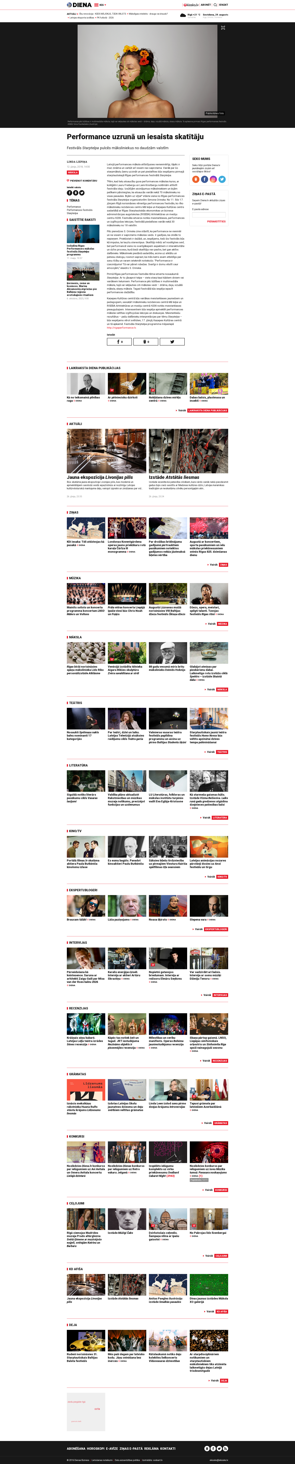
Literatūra (78, 765)
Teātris (75, 703)
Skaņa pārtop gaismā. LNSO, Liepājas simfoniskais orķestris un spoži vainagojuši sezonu (208, 1044)
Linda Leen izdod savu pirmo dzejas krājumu (167, 1105)
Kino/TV (75, 831)
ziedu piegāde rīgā (76, 1402)
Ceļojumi (76, 1203)
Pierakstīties (216, 221)
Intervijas (78, 942)
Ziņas (73, 512)
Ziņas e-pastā (131, 1448)
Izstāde (174, 477)
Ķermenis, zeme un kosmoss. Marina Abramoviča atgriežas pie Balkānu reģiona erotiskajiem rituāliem (82, 289)
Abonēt (206, 4)
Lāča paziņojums (123, 919)
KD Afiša (76, 1269)
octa (97, 1408)
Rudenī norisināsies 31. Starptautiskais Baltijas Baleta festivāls (82, 1357)
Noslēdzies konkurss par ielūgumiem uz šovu (208, 1170)
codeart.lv (158, 1460)
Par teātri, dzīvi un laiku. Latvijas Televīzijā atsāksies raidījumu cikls (126, 736)
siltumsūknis (93, 1424)
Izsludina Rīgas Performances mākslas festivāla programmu (80, 250)
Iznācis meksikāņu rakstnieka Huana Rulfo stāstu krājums (84, 1108)
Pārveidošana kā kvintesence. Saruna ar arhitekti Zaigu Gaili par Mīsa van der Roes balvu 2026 (85, 978)
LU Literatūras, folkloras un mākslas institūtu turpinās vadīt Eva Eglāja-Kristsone (167, 798)
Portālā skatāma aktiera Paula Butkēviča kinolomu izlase (83, 864)
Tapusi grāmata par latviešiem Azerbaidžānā (205, 1106)
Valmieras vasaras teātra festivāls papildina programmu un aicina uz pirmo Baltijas (167, 737)
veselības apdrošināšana (83, 1414)
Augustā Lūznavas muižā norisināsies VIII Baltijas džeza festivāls (167, 611)
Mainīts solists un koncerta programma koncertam (85, 611)
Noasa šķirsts (162, 919)
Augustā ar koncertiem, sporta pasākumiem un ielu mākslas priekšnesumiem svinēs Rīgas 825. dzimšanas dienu (208, 548)
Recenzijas (78, 1008)
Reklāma (151, 1448)
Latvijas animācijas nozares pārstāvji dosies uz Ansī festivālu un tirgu (208, 864)
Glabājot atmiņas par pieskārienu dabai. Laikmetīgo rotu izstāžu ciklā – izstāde (209, 673)
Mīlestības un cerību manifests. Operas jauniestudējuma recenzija (166, 1042)
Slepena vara (202, 919)
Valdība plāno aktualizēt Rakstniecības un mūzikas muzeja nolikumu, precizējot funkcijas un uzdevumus (126, 799)
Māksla (73, 172)
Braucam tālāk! (81, 919)
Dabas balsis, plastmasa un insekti (207, 399)
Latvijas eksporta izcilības (82, 17)
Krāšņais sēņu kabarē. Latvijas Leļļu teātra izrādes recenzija (85, 1041)
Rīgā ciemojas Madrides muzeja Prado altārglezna (84, 1239)
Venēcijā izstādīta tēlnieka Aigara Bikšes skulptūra (125, 670)
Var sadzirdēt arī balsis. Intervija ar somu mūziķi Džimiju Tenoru (205, 975)
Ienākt (223, 4)
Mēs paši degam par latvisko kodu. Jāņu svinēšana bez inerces (126, 1357)
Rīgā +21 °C (194, 14)
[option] (147, 76)
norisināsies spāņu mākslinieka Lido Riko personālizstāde (85, 670)
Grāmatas (77, 1074)
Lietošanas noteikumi (102, 1460)
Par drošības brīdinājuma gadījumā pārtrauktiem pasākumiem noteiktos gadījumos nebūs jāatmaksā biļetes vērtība (167, 548)
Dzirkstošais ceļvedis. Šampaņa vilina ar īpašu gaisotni (164, 1236)
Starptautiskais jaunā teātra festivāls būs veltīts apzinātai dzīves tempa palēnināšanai (208, 737)
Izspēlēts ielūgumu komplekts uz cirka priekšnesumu (164, 1170)
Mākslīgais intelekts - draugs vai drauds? (148, 14)
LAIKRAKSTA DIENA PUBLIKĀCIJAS (94, 368)
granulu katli (76, 1421)
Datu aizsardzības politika (127, 1460)
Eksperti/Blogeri (83, 890)
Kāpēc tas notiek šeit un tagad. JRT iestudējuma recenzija (126, 1042)
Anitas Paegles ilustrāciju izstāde (165, 1300)
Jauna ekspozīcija (100, 477)
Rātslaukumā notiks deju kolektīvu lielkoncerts (165, 1357)
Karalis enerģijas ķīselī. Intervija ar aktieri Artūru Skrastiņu (124, 975)
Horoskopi (95, 1448)
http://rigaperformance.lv (121, 327)
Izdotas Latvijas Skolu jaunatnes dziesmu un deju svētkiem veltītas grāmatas (125, 1107)
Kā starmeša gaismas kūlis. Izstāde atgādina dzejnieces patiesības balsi (209, 801)
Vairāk (182, 410)
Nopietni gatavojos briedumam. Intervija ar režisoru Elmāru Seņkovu (165, 976)
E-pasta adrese (200, 209)
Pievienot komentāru (83, 180)
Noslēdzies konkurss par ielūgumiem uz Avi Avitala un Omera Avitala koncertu (86, 1170)
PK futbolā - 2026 (105, 17)
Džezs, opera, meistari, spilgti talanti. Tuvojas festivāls (207, 611)
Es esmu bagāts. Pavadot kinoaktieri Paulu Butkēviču (126, 862)
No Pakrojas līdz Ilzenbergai (208, 1234)
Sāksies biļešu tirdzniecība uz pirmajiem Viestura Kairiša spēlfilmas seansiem (168, 864)
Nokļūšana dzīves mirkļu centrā (165, 399)
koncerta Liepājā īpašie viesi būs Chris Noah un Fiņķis (126, 611)
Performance (74, 206)
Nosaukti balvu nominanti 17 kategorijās (83, 736)
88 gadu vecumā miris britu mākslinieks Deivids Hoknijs (167, 668)
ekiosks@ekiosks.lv (219, 1460)
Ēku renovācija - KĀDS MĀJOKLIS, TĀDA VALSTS (102, 14)
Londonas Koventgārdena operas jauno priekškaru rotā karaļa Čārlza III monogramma (127, 546)
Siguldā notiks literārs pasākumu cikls (82, 798)
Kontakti (167, 1448)
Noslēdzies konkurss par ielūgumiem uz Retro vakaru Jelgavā (126, 1169)
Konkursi (76, 1136)
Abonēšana (76, 1448)
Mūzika (75, 578)
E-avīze (112, 1448)
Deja (73, 1325)
